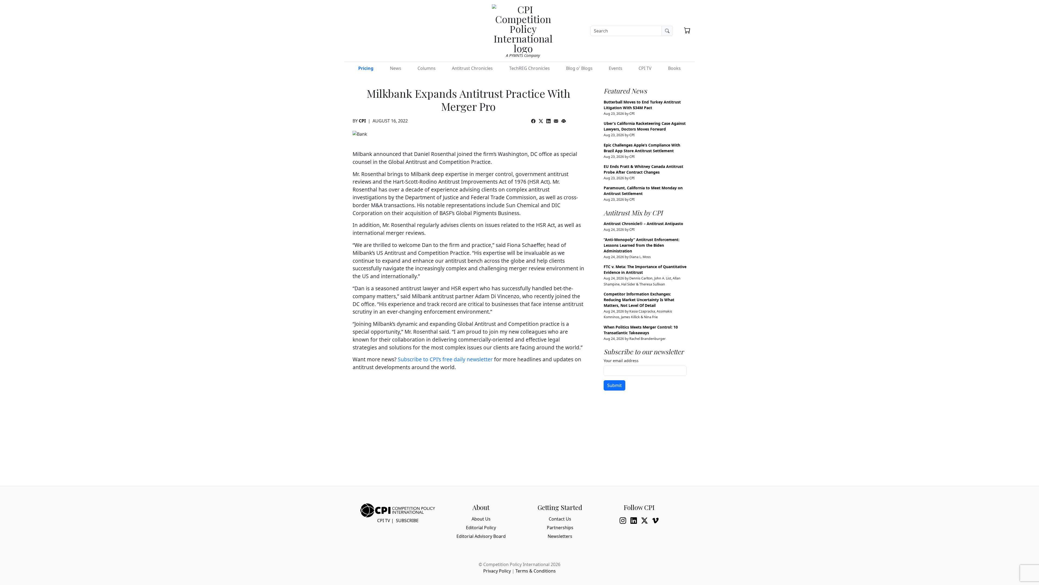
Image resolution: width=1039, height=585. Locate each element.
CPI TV (645, 68)
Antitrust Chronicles (472, 68)
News (395, 68)
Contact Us (560, 519)
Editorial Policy (481, 528)
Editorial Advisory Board (481, 536)
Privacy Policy (497, 571)
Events (615, 68)
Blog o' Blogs (579, 68)
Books (674, 68)
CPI (362, 121)
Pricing (365, 68)
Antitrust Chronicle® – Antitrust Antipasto (643, 223)
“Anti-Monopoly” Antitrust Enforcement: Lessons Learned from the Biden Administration (641, 245)
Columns (426, 68)
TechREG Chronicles (529, 68)
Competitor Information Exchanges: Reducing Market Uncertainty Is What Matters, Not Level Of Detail (639, 299)
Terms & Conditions (535, 571)
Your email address (621, 360)
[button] (687, 30)
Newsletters (560, 536)
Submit (614, 385)
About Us (481, 519)
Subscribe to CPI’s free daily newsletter (445, 359)
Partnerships (560, 528)
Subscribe (407, 521)
